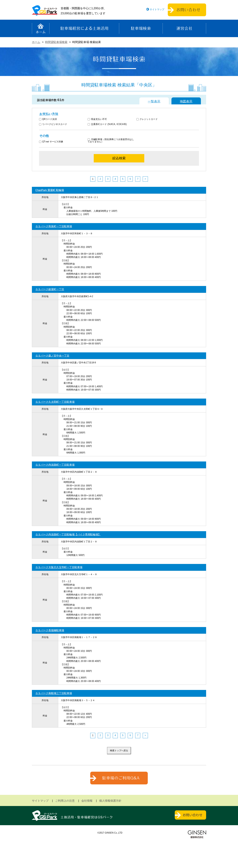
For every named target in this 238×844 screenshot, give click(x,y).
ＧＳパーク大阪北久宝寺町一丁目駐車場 (58, 567)
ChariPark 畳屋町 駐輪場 (49, 190)
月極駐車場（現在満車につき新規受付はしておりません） (111, 140)
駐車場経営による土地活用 (84, 28)
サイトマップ (157, 9)
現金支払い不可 (99, 119)
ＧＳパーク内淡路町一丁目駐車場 (55, 464)
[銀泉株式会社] (197, 834)
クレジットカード (149, 119)
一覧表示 (154, 101)
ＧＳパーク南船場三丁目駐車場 (53, 693)
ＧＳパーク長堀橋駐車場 (49, 630)
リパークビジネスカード (54, 124)
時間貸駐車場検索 (56, 42)
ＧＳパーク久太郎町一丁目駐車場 (55, 401)
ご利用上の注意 (65, 800)
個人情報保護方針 (110, 800)
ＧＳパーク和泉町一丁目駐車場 (53, 226)
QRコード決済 (49, 119)
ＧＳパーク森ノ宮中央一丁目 (52, 355)
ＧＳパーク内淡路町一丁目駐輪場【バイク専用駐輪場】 (68, 534)
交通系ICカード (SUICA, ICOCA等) (109, 124)
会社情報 (87, 800)
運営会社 (184, 28)
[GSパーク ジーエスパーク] (44, 13)
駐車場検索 (141, 28)
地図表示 (186, 101)
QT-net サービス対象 (55, 142)
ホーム (40, 28)
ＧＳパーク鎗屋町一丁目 (49, 289)
